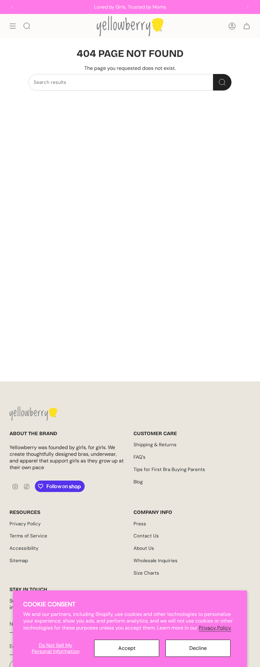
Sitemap (19, 560)
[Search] (222, 82)
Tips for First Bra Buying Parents (169, 469)
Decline (198, 648)
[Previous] (12, 7)
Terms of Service (28, 536)
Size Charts (146, 573)
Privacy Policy (215, 627)
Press (139, 524)
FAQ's (139, 457)
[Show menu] (12, 26)
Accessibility (24, 548)
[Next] (247, 7)
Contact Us (146, 536)
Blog (138, 482)
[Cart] (246, 26)
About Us (143, 548)
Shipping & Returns (155, 444)
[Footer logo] (33, 413)
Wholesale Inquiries (155, 560)
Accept (126, 648)
